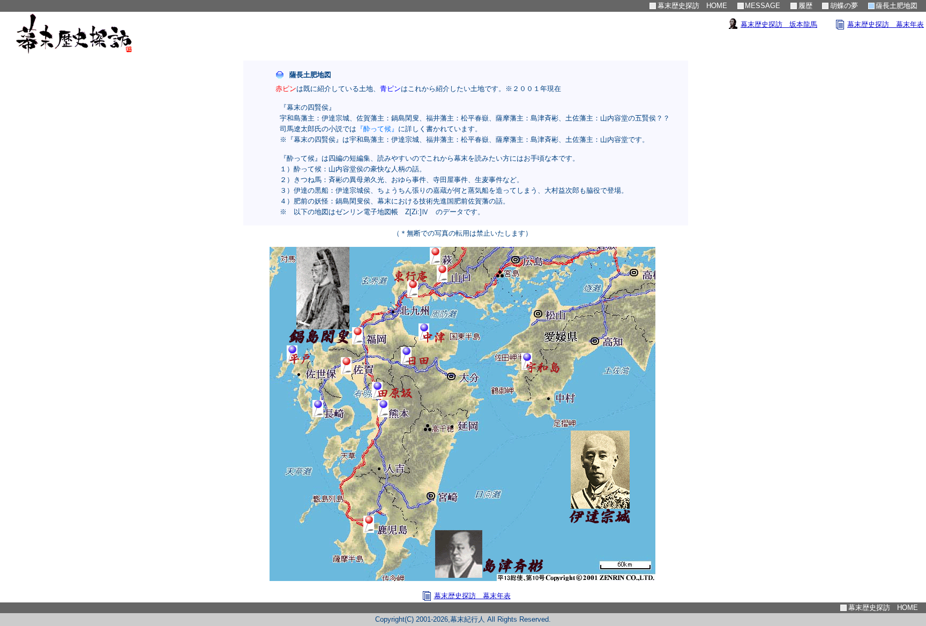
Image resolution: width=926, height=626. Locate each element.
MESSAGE (762, 6)
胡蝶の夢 (844, 6)
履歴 (805, 6)
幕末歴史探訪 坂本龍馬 (779, 24)
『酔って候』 (377, 129)
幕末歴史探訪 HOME (692, 6)
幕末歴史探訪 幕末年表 (885, 24)
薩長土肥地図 (896, 6)
